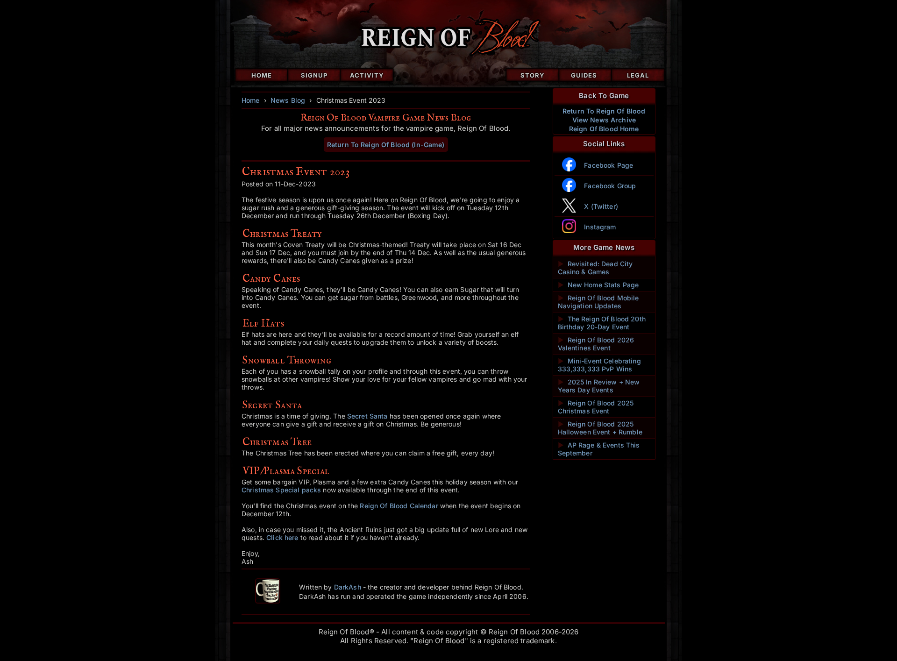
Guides (584, 75)
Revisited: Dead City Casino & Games (595, 268)
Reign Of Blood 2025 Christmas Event (596, 407)
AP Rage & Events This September (599, 449)
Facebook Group (610, 186)
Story (532, 75)
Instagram (600, 227)
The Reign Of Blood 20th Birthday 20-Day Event (602, 323)
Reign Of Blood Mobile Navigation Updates (598, 302)
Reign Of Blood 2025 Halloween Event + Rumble (600, 428)
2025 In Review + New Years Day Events (599, 386)
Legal (638, 75)
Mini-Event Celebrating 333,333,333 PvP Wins (599, 365)
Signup (314, 75)
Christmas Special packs (281, 490)
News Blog (288, 100)
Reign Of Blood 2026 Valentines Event (596, 344)
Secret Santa (367, 416)
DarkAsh (347, 587)
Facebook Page (608, 165)
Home (261, 75)
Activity (367, 75)
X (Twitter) (601, 206)
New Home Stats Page (598, 285)
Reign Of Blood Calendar (399, 506)
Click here (282, 537)
